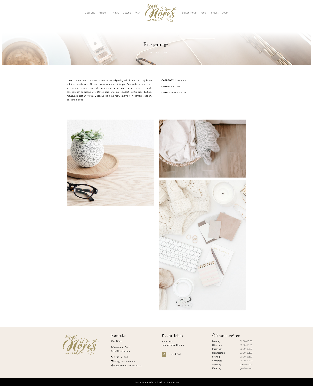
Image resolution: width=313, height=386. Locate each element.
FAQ (137, 12)
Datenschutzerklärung (173, 345)
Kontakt (213, 12)
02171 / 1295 (121, 357)
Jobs (203, 12)
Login (225, 12)
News (115, 12)
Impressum (167, 341)
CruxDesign (173, 382)
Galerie (127, 12)
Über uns (90, 12)
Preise (102, 12)
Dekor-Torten (189, 12)
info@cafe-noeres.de (124, 361)
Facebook (175, 354)
